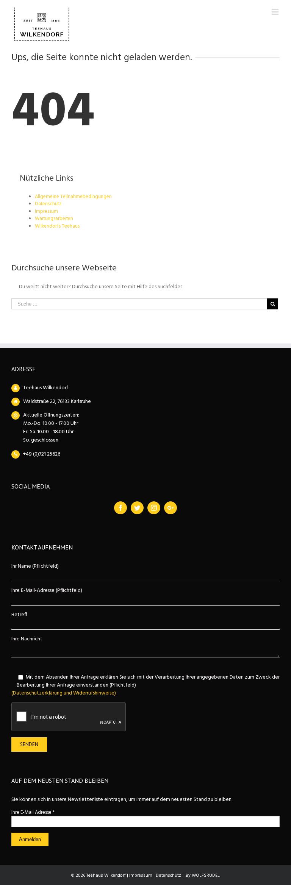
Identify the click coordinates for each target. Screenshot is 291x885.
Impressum (46, 211)
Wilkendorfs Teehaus (57, 226)
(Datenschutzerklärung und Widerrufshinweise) (63, 693)
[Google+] (170, 507)
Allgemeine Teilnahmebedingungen (73, 197)
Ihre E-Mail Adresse (33, 812)
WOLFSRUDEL (206, 875)
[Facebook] (120, 507)
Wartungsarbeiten (54, 219)
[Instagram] (153, 507)
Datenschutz (48, 204)
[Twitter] (137, 507)
